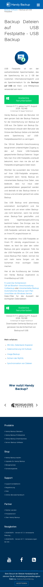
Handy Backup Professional (15, 435)
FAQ (7, 491)
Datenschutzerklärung (25, 579)
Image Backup (13, 354)
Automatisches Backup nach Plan (18, 291)
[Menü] (38, 5)
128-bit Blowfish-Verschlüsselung (18, 286)
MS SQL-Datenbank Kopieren (20, 345)
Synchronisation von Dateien (19, 363)
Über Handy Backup (12, 517)
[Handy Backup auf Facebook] (21, 560)
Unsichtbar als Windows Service (18, 293)
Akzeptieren (21, 583)
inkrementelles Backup (29, 288)
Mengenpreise (10, 465)
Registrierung (10, 487)
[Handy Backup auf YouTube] (9, 560)
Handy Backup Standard (13, 431)
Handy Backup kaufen (13, 457)
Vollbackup (9, 288)
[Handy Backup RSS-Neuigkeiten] (34, 560)
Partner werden (11, 510)
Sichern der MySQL (15, 358)
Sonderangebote (11, 468)
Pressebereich (10, 514)
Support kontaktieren (12, 484)
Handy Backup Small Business (16, 439)
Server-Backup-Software (14, 442)
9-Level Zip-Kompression (15, 283)
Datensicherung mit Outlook (19, 349)
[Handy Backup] (18, 5)
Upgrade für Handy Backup (15, 461)
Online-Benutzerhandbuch (14, 495)
